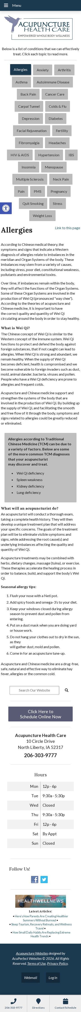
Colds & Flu (57, 106)
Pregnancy (59, 191)
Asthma (21, 82)
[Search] (66, 690)
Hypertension (48, 155)
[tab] (20, 70)
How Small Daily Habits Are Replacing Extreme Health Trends (41, 934)
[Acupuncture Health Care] (40, 28)
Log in (53, 977)
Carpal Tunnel (29, 106)
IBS (71, 155)
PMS (37, 191)
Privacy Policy (57, 963)
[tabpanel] (40, 452)
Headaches (57, 143)
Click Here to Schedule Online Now (40, 714)
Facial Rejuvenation (32, 130)
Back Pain (28, 94)
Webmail (30, 977)
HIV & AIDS (20, 155)
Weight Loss (42, 215)
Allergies (20, 69)
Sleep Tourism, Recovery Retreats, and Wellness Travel (41, 926)
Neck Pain (61, 179)
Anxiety (43, 70)
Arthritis (64, 70)
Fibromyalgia (29, 143)
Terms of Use (36, 963)
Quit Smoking (33, 203)
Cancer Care (54, 94)
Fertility (62, 130)
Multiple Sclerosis (30, 179)
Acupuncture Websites (32, 953)
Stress (57, 203)
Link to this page (67, 228)
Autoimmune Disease (53, 82)
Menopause (54, 167)
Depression (30, 118)
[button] (6, 208)
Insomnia (29, 167)
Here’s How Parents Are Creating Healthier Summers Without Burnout (41, 918)
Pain (21, 191)
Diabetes (56, 118)
